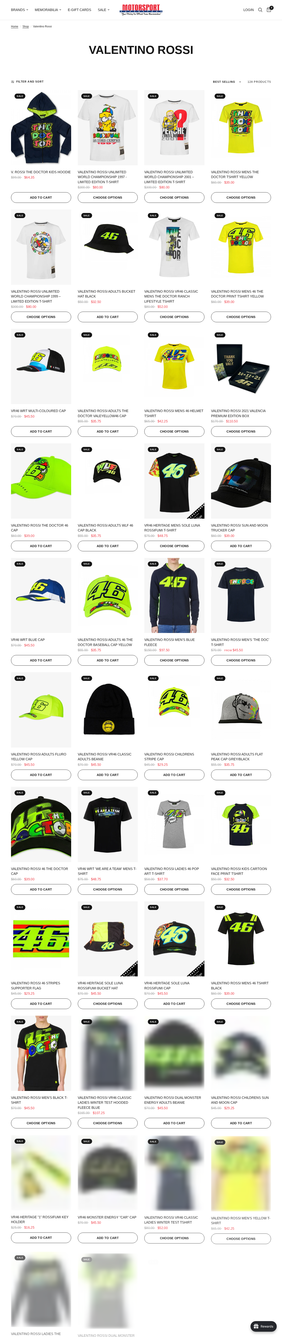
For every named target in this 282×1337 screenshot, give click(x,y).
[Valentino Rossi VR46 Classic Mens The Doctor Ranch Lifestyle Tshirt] (174, 247)
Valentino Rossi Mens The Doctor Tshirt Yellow (235, 174)
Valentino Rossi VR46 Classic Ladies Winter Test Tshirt (171, 1219)
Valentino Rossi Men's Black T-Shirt (39, 1100)
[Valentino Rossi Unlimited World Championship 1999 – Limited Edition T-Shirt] (41, 247)
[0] (268, 10)
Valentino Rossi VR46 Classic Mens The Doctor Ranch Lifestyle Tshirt (171, 296)
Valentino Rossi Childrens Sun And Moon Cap (240, 1100)
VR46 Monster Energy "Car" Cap (107, 1217)
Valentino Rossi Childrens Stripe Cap (169, 756)
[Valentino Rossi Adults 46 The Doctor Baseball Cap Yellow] (108, 595)
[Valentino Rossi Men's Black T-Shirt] (41, 1053)
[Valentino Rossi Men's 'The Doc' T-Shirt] (241, 595)
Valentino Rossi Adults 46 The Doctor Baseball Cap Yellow (105, 642)
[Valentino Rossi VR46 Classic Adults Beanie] (108, 710)
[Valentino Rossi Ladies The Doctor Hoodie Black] (41, 1287)
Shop (25, 26)
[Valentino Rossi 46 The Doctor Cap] (41, 824)
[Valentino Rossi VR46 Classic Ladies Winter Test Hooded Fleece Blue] (108, 1053)
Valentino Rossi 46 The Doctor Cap (39, 871)
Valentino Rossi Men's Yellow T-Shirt (240, 1219)
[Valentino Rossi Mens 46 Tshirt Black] (241, 939)
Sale (102, 10)
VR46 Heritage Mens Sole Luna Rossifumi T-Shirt (172, 528)
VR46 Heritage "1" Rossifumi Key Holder (40, 1219)
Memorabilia (46, 10)
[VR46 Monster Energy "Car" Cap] (108, 1172)
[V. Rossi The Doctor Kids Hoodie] (41, 127)
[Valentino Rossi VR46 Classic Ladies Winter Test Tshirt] (174, 1172)
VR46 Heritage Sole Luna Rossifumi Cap (166, 985)
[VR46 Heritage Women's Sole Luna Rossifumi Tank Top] (241, 1287)
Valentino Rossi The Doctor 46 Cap (39, 528)
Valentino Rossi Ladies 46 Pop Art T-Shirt (171, 871)
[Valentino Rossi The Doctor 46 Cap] (41, 481)
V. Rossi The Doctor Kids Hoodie (41, 172)
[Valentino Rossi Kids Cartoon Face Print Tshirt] (241, 824)
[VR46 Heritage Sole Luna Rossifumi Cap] (174, 939)
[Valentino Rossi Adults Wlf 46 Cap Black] (108, 481)
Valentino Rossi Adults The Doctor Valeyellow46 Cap (103, 413)
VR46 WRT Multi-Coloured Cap (38, 411)
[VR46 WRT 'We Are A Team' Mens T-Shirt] (108, 824)
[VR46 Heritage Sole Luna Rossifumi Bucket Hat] (108, 939)
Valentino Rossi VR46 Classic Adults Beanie (105, 756)
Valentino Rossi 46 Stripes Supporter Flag (35, 985)
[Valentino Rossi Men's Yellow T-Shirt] (241, 1172)
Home (14, 26)
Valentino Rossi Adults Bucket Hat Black (106, 294)
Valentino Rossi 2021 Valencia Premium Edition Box (238, 413)
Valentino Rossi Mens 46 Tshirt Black (240, 985)
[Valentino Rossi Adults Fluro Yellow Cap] (41, 710)
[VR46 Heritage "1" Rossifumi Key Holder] (41, 1172)
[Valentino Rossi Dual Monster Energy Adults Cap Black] (174, 1287)
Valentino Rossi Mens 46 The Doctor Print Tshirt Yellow (237, 294)
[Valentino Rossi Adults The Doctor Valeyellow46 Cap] (108, 366)
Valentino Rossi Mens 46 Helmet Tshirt (173, 413)
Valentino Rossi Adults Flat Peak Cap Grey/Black (237, 756)
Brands (18, 10)
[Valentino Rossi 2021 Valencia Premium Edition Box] (241, 366)
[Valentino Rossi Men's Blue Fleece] (174, 595)
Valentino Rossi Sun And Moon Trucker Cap (239, 528)
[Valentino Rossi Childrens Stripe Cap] (174, 710)
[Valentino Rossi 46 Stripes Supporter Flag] (41, 939)
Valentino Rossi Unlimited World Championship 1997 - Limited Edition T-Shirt (102, 177)
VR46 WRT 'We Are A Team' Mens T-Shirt (107, 871)
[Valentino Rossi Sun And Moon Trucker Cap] (241, 481)
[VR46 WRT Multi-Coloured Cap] (41, 366)
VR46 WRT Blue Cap (28, 640)
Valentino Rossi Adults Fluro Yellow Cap (38, 756)
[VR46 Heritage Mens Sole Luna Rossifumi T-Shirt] (174, 481)
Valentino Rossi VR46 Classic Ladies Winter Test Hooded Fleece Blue (105, 1102)
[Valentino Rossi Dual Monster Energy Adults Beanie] (174, 1053)
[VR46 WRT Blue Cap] (41, 595)
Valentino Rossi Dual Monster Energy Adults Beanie (172, 1100)
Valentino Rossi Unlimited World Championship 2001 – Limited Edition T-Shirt (169, 177)
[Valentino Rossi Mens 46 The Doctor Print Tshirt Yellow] (241, 247)
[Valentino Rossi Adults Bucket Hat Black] (108, 247)
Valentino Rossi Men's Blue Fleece (169, 642)
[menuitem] (21, 10)
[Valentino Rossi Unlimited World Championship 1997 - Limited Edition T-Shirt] (108, 127)
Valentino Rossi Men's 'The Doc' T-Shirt (240, 642)
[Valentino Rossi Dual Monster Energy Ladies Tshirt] (108, 1287)
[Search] (260, 10)
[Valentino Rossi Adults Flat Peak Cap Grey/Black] (241, 710)
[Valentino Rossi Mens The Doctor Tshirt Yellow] (241, 127)
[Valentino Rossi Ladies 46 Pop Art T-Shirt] (174, 824)
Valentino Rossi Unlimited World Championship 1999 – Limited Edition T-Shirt (36, 296)
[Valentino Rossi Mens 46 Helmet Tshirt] (174, 366)
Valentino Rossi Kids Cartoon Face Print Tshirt (239, 871)
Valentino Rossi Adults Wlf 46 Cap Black (105, 528)
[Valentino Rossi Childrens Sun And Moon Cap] (241, 1053)
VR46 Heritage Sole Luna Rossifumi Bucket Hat (100, 985)
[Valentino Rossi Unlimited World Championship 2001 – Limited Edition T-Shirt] (174, 127)
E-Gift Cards (79, 10)
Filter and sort (30, 81)
